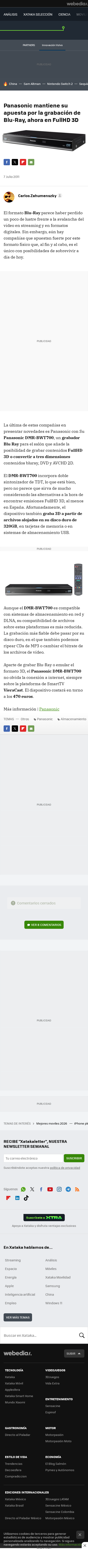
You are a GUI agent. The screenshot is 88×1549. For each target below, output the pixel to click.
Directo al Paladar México (23, 1518)
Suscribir (74, 1158)
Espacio (11, 1268)
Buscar (82, 1335)
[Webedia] (77, 3)
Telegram (68, 1188)
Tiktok (26, 1197)
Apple (9, 1285)
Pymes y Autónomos (59, 1470)
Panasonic (49, 709)
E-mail (31, 162)
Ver (46, 924)
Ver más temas (18, 1317)
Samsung (52, 1285)
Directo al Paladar (17, 1435)
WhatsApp (23, 1188)
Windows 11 (53, 1303)
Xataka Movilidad (58, 1277)
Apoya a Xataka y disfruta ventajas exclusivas (44, 1226)
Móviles (51, 1268)
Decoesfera (13, 1470)
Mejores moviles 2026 (52, 1123)
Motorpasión (54, 1435)
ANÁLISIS (10, 14)
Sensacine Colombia (59, 1511)
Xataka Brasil (14, 1505)
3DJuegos (52, 1377)
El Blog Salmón (55, 1463)
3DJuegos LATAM (57, 1499)
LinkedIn (17, 1197)
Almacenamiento (73, 719)
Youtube (50, 1188)
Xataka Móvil (14, 1383)
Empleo (10, 1303)
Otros (25, 719)
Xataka (10, 1377)
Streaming (13, 1260)
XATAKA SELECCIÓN (37, 14)
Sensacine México (58, 1505)
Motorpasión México (59, 1518)
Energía (10, 1277)
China (13, 84)
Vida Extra (52, 1383)
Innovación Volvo (52, 45)
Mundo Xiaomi (15, 1402)
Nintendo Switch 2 (60, 84)
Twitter (15, 162)
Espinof (50, 1412)
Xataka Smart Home (19, 1396)
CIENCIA (64, 14)
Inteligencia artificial (20, 1294)
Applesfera (12, 1389)
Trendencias (13, 1463)
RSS (77, 1188)
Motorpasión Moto (58, 1441)
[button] (39, 195)
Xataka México (15, 1499)
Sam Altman (32, 84)
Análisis (51, 1260)
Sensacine (52, 1406)
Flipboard (23, 162)
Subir (71, 1353)
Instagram (59, 1188)
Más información (70, 1544)
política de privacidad (65, 1167)
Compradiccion (16, 1476)
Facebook (7, 162)
